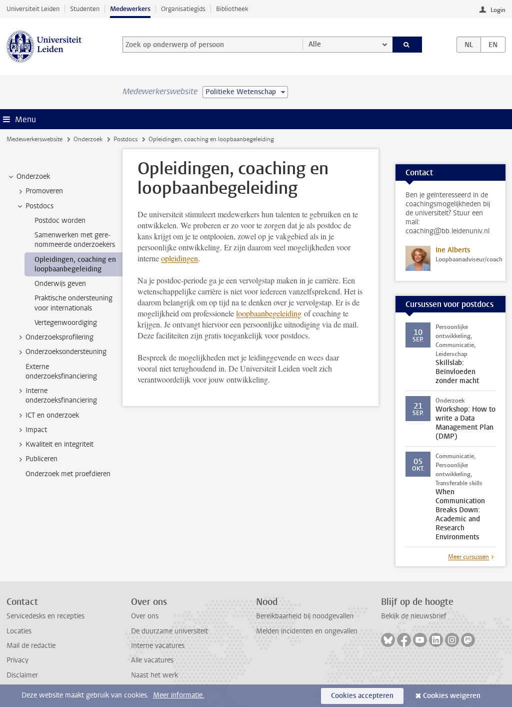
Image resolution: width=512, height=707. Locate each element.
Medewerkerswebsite (34, 139)
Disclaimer (22, 675)
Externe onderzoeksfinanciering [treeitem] (61, 371)
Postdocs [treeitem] (40, 206)
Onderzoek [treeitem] (33, 176)
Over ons (144, 616)
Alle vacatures (152, 660)
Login (498, 10)
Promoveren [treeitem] (44, 191)
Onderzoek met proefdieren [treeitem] (68, 474)
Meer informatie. (178, 695)
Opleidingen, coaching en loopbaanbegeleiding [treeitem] (75, 264)
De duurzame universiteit (169, 631)
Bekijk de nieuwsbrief (413, 616)
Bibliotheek (232, 9)
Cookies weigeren (451, 695)
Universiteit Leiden (33, 9)
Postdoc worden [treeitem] (60, 220)
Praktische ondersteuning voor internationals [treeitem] (73, 302)
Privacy (17, 660)
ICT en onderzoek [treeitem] (52, 415)
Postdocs (126, 139)
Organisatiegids (183, 9)
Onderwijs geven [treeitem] (60, 283)
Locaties (19, 631)
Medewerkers (130, 9)
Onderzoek (88, 139)
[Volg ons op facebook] (404, 640)
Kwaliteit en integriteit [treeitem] (60, 444)
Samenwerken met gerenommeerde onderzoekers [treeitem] (74, 239)
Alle (314, 44)
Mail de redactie (31, 645)
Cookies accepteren (362, 695)
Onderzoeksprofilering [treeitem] (60, 337)
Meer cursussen (468, 557)
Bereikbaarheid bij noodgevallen (305, 616)
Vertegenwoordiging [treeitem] (65, 322)
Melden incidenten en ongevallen (307, 631)
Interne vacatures (157, 645)
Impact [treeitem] (36, 430)
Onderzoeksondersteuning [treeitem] (66, 352)
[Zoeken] (407, 45)
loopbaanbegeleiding (269, 313)
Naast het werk (154, 675)
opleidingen (179, 258)
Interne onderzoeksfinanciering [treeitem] (61, 395)
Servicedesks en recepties (45, 616)
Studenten (85, 9)
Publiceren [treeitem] (42, 459)
